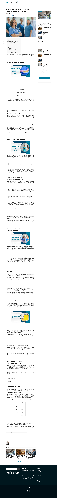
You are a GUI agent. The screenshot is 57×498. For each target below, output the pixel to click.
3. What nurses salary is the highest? (13, 51)
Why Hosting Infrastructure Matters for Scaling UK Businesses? (46, 32)
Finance (38, 472)
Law (37, 476)
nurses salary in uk (24, 432)
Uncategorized (39, 481)
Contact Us (27, 493)
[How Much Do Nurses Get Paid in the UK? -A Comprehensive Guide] (21, 27)
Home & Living (39, 475)
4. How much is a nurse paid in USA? (13, 52)
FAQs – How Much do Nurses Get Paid (12, 49)
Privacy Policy (44, 80)
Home (23, 493)
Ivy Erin (9, 13)
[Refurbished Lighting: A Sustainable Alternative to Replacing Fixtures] (10, 452)
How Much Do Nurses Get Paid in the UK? (13, 41)
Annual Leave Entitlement (11, 47)
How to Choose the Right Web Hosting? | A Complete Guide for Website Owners (31, 456)
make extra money (26, 103)
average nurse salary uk (9, 432)
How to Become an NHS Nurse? (12, 42)
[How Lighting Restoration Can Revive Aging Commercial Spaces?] (20, 452)
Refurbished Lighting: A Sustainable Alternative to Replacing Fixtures (10, 456)
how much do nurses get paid (17, 432)
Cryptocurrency (39, 471)
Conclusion (10, 48)
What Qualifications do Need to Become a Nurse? (14, 43)
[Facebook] (3, 41)
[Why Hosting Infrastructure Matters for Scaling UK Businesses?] (40, 32)
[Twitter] (3, 43)
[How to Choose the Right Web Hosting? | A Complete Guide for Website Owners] (31, 452)
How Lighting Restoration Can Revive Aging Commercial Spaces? (20, 456)
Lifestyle (38, 477)
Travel (38, 480)
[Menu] (6, 5)
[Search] (50, 5)
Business (38, 470)
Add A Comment (20, 461)
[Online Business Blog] (13, 2)
